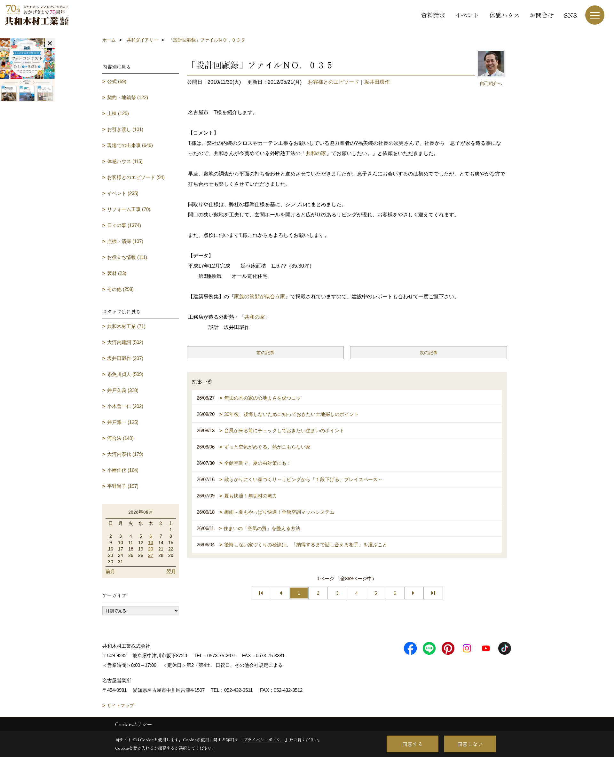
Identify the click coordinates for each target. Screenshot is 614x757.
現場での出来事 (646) (130, 145)
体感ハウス (504, 15)
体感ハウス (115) (125, 161)
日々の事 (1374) (124, 225)
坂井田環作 (377, 82)
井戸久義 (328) (122, 390)
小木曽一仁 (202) (125, 406)
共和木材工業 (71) (126, 326)
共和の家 (316, 153)
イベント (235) (122, 193)
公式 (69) (116, 81)
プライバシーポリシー (264, 740)
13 (150, 542)
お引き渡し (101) (125, 129)
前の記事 (265, 352)
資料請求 (433, 15)
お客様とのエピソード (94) (136, 177)
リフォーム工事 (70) (128, 209)
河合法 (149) (120, 438)
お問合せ (542, 15)
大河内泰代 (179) (125, 454)
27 (150, 555)
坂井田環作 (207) (125, 358)
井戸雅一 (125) (122, 422)
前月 (110, 571)
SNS (570, 15)
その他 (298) (120, 289)
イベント (467, 15)
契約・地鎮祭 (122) (127, 97)
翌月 (171, 571)
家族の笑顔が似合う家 (259, 296)
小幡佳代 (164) (122, 470)
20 (150, 548)
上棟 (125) (118, 113)
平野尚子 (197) (122, 486)
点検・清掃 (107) (125, 241)
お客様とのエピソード (333, 82)
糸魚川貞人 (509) (125, 374)
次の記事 (428, 352)
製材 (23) (116, 273)
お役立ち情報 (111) (127, 257)
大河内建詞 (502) (125, 342)
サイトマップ (120, 705)
